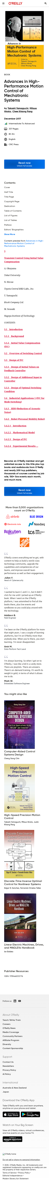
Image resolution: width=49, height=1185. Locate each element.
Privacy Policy (9, 1070)
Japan (6, 1091)
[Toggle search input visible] (45, 3)
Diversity (7, 1044)
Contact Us (8, 1062)
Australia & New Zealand (15, 1087)
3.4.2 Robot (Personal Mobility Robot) (24, 419)
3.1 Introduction (13, 329)
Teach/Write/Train (12, 1020)
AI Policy (7, 1074)
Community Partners (12, 1036)
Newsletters (8, 1066)
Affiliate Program (11, 1040)
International (10, 1082)
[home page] (15, 3)
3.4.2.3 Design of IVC (15, 439)
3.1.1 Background (14, 336)
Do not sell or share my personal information (21, 1160)
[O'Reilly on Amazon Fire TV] (12, 1141)
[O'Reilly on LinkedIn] (15, 1001)
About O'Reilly (11, 1014)
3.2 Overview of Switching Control (23, 353)
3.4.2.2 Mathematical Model (19, 432)
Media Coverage (11, 1032)
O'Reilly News (9, 1028)
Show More (9, 234)
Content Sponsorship (13, 1048)
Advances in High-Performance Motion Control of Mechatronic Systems (24, 243)
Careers (6, 1024)
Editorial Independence (12, 1175)
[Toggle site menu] (3, 3)
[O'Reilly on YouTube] (19, 1001)
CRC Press (14, 144)
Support (7, 1056)
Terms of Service (9, 1173)
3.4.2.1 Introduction (15, 425)
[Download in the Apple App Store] (11, 1116)
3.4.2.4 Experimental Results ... (21, 446)
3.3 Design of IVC (13, 360)
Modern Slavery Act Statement (15, 1178)
